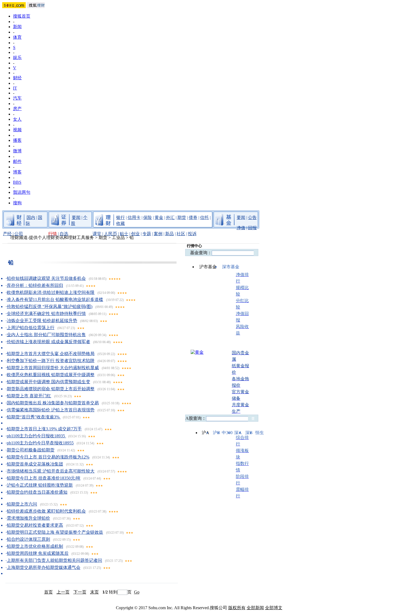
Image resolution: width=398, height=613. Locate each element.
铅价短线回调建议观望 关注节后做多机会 (46, 278)
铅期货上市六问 (22, 504)
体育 (17, 37)
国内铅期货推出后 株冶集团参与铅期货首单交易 (53, 403)
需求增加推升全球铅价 (28, 518)
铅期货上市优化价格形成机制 (35, 546)
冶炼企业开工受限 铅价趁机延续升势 (42, 320)
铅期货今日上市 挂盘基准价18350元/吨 (43, 478)
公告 (252, 217)
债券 (193, 217)
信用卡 (134, 217)
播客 (17, 140)
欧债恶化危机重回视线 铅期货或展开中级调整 (50, 374)
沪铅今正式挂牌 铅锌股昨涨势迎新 (40, 485)
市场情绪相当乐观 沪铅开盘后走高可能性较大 (50, 471)
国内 (31, 217)
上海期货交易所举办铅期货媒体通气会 (43, 567)
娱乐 (17, 57)
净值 (241, 227)
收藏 (120, 223)
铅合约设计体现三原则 (28, 539)
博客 (17, 172)
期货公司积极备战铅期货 (30, 450)
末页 (94, 592)
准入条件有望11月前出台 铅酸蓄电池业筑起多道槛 (55, 299)
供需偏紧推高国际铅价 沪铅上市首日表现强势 (50, 410)
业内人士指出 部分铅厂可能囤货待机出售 (46, 334)
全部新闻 (255, 607)
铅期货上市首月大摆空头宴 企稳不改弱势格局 (50, 353)
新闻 (17, 26)
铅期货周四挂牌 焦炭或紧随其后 (37, 553)
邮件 (17, 161)
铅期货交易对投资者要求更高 (35, 525)
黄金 (159, 217)
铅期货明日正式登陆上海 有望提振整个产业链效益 (55, 532)
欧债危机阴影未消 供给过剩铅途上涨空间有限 (50, 292)
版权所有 (237, 607)
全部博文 (273, 607)
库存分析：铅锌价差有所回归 (35, 285)
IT (15, 88)
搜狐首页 (21, 16)
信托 (204, 217)
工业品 (118, 237)
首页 (48, 592)
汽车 (17, 98)
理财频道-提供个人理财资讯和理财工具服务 (52, 237)
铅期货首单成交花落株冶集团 (35, 464)
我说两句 (21, 192)
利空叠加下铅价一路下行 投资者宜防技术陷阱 (50, 360)
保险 (147, 217)
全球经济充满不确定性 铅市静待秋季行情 (46, 313)
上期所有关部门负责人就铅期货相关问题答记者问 (54, 560)
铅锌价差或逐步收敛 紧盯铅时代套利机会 (46, 511)
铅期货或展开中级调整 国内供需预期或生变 (48, 381)
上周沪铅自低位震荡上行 (30, 327)
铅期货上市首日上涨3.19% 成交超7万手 (44, 429)
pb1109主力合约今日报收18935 (36, 436)
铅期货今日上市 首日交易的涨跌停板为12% (48, 457)
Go (136, 592)
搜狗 (17, 203)
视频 (17, 129)
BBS (17, 182)
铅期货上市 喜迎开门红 (29, 396)
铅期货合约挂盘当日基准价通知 (37, 492)
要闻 (76, 217)
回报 (252, 227)
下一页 (79, 592)
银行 (120, 217)
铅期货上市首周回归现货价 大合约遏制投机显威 (53, 367)
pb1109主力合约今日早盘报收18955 (40, 443)
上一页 (63, 592)
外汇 (170, 217)
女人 (17, 119)
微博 (17, 151)
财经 (17, 78)
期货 (181, 217)
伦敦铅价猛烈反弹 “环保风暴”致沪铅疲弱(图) (49, 306)
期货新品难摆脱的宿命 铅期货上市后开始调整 (50, 388)
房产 (17, 108)
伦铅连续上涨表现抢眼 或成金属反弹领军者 (48, 341)
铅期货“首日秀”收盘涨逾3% (34, 417)
